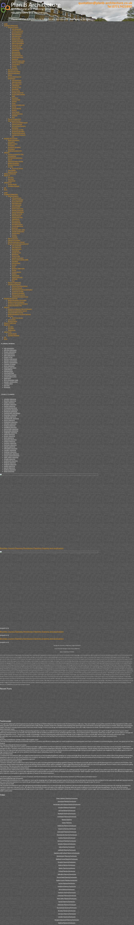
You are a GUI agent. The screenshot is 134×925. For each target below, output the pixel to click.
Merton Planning (67, 819)
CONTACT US (7, 182)
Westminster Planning (11, 454)
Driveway (14, 68)
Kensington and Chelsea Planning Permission (66, 804)
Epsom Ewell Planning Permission (67, 877)
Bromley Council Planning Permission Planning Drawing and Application (31, 548)
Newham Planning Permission (67, 813)
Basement (15, 59)
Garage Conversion (17, 41)
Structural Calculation (18, 131)
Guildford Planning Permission (67, 886)
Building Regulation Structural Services (14, 164)
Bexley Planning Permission (67, 868)
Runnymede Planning (11, 429)
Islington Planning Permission (67, 844)
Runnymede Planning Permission (67, 908)
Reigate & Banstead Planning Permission (67, 920)
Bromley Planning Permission (67, 911)
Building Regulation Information (14, 141)
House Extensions (17, 33)
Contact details (12, 184)
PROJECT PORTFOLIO (10, 174)
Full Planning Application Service (17, 311)
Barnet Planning (9, 468)
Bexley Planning (9, 436)
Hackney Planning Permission (67, 892)
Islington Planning (10, 424)
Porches (14, 66)
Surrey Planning (9, 420)
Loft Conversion (16, 29)
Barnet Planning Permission (66, 901)
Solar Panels (15, 112)
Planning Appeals (17, 124)
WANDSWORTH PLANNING (11, 418)
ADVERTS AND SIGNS (10, 368)
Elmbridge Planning (10, 422)
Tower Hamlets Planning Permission (67, 798)
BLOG (5, 189)
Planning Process (13, 70)
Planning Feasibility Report (19, 122)
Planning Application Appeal (16, 242)
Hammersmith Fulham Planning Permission (67, 853)
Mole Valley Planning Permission (67, 898)
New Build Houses (17, 55)
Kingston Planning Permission (67, 862)
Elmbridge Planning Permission (67, 905)
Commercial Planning (14, 121)
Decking (14, 110)
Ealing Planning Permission (67, 847)
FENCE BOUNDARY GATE (11, 380)
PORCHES (7, 385)
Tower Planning (9, 471)
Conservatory (16, 64)
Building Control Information (12, 144)
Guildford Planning (10, 427)
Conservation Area (17, 57)
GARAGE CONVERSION (10, 361)
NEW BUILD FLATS (9, 373)
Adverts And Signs (17, 48)
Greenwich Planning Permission (66, 832)
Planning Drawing (13, 27)
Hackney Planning (10, 443)
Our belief (11, 179)
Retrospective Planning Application (22, 289)
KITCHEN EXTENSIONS (10, 359)
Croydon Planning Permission (67, 807)
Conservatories (16, 108)
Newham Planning (10, 452)
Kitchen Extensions (17, 40)
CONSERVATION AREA (10, 376)
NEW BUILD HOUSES (10, 375)
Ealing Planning (9, 434)
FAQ (5, 188)
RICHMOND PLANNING (10, 408)
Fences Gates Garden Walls (20, 259)
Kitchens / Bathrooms (18, 105)
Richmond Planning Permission (67, 841)
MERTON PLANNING (9, 406)
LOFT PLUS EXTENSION (10, 350)
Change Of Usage (17, 45)
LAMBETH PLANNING (10, 417)
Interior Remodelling (18, 43)
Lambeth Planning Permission (67, 850)
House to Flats (16, 38)
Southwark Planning (11, 461)
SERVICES (7, 152)
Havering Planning (10, 440)
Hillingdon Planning (10, 448)
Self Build (14, 115)
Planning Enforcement (18, 133)
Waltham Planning (10, 464)
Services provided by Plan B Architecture (16, 155)
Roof (13, 117)
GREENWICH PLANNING (11, 410)
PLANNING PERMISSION (11, 25)
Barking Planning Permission (67, 923)
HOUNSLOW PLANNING (10, 415)
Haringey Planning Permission (67, 914)
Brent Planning (9, 438)
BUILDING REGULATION (10, 138)
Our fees (10, 167)
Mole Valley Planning (11, 457)
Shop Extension (16, 47)
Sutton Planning (67, 823)
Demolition (15, 98)
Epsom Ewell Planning (11, 455)
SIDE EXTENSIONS (9, 355)
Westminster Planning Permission (67, 856)
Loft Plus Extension (17, 31)
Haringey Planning (10, 445)
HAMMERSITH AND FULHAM (12, 413)
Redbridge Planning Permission (67, 826)
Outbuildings (15, 50)
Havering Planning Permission (67, 829)
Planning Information (14, 71)
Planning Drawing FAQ (14, 119)
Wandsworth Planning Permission (67, 835)
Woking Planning (9, 425)
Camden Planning (10, 450)
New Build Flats (16, 54)
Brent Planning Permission (67, 889)
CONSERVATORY (8, 384)
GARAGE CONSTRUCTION (11, 382)
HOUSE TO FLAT (8, 357)
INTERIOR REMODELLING (10, 362)
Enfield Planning (9, 441)
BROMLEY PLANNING (10, 401)
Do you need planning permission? (14, 77)
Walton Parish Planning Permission (66, 880)
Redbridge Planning (10, 433)
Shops (14, 103)
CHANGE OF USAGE (9, 364)
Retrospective (16, 52)
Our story (10, 177)
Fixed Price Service (17, 168)
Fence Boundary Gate (18, 61)
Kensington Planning (11, 431)
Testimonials (11, 181)
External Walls (16, 100)
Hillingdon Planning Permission (67, 874)
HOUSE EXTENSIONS (10, 352)
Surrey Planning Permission (66, 883)
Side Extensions (16, 36)
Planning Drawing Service (15, 161)
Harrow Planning (9, 447)
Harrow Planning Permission (66, 810)
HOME (6, 24)
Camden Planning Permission (67, 917)
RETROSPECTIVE (8, 371)
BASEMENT (7, 378)
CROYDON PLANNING (10, 399)
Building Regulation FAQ (15, 151)
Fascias (14, 107)
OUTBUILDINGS (8, 369)
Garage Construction (18, 62)
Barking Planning (10, 470)
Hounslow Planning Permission (67, 801)
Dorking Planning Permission (66, 838)
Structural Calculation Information (14, 148)
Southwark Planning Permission (66, 816)
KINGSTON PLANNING (10, 404)
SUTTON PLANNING (9, 403)
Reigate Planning (9, 459)
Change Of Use (16, 87)
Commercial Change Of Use (20, 297)
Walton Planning (9, 466)
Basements (15, 89)
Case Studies (12, 170)
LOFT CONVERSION (9, 348)
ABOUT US (7, 175)
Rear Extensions (16, 34)
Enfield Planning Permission (67, 871)
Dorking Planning (10, 462)
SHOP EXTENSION (9, 366)
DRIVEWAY (7, 387)
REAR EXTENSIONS (9, 354)
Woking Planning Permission (66, 865)
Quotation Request (13, 186)
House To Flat (16, 91)
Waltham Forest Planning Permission (67, 859)
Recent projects (12, 172)
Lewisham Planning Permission (67, 895)
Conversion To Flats (17, 129)
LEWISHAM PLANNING (10, 411)
